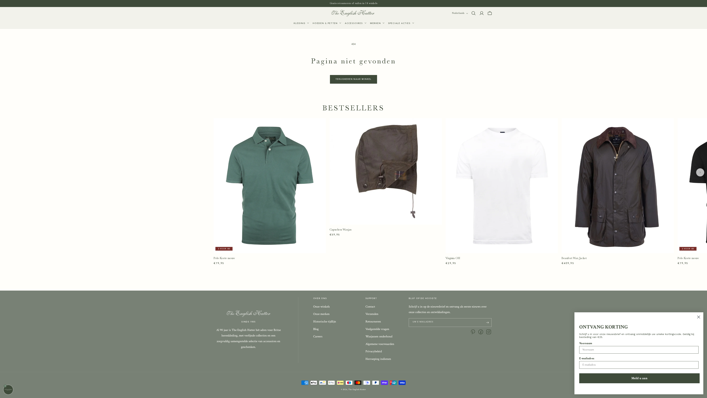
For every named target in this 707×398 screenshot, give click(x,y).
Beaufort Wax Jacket (574, 258)
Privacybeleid (373, 351)
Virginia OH (453, 258)
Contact (370, 307)
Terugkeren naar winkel (353, 79)
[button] (300, 23)
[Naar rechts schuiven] (700, 172)
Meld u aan (639, 378)
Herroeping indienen (378, 359)
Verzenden (371, 314)
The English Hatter (357, 389)
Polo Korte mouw (224, 258)
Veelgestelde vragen (377, 329)
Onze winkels (321, 307)
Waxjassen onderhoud (378, 336)
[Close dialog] (698, 317)
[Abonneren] (487, 322)
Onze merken (321, 314)
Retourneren (373, 322)
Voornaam (585, 343)
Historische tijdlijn (324, 322)
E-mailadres (586, 358)
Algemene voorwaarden (379, 344)
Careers (317, 336)
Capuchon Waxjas (340, 229)
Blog (316, 329)
